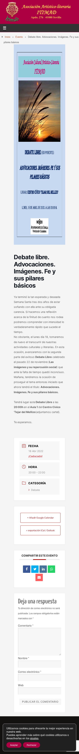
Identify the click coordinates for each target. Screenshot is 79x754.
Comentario (25, 625)
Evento (19, 36)
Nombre (23, 658)
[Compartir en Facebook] (26, 569)
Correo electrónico (29, 672)
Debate (35, 489)
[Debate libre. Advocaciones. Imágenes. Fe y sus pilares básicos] (39, 243)
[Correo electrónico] (39, 577)
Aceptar (14, 744)
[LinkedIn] (43, 569)
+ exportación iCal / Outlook (40, 530)
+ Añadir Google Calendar (40, 517)
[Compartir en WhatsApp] (51, 569)
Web (21, 685)
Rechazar (31, 744)
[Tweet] (35, 569)
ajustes (34, 738)
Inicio (7, 36)
